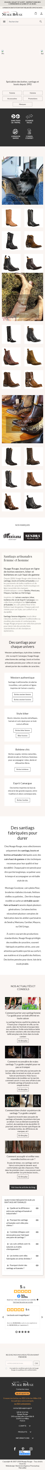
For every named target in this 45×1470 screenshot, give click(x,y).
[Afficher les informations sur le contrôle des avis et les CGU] (37, 1300)
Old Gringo (26, 593)
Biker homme (22, 736)
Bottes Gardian (22, 800)
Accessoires (12, 98)
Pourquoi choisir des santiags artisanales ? (16, 1266)
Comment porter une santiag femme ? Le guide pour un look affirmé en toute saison (22, 1015)
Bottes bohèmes (22, 769)
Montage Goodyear (14, 888)
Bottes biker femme (22, 730)
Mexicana (35, 590)
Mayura (7, 593)
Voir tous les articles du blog (23, 1187)
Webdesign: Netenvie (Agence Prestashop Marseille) (22, 1467)
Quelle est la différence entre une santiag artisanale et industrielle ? (19, 1211)
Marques (22, 104)
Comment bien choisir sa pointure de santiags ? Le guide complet (23, 1111)
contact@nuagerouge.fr (22, 1408)
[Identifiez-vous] (41, 13)
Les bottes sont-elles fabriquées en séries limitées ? (19, 1257)
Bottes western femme (22, 694)
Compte (22, 1426)
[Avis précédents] (3, 1317)
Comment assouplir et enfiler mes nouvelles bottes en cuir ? (23, 1158)
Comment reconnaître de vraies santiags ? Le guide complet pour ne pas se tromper (23, 1064)
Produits (22, 1432)
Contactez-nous (22, 1389)
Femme (12, 93)
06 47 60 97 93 (22, 1393)
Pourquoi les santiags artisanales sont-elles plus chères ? (17, 1222)
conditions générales (25, 1368)
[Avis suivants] (42, 1317)
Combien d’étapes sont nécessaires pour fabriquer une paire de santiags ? (17, 1234)
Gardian (14, 593)
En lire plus (23, 1040)
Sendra (27, 590)
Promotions (32, 98)
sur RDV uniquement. (22, 1404)
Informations (22, 1438)
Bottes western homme (22, 700)
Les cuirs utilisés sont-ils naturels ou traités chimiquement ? (18, 1246)
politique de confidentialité (27, 1370)
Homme (33, 93)
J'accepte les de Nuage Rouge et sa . (24, 1369)
